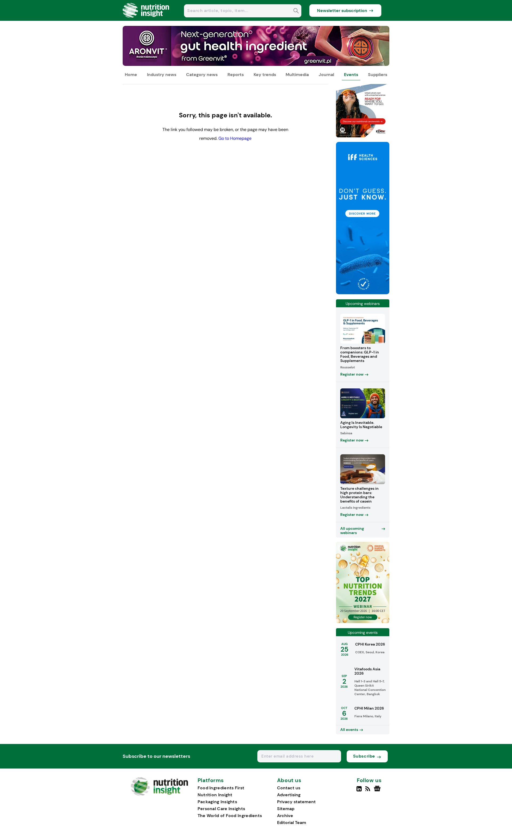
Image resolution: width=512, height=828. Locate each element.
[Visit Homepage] (146, 19)
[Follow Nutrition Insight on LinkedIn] (359, 791)
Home (131, 74)
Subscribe (364, 756)
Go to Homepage (234, 138)
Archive (285, 815)
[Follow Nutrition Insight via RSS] (368, 791)
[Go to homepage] (159, 794)
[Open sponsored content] (256, 64)
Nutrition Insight (215, 794)
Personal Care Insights (221, 808)
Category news (202, 74)
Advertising (289, 794)
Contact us (288, 787)
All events (349, 729)
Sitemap (285, 808)
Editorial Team (291, 822)
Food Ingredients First (221, 787)
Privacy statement (296, 801)
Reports (235, 74)
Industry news (161, 74)
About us (289, 780)
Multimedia (297, 74)
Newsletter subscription (342, 10)
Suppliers (377, 74)
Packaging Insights (217, 801)
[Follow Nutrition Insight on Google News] (378, 791)
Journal (326, 74)
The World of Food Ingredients (230, 815)
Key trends (265, 74)
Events (351, 74)
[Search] (296, 11)
